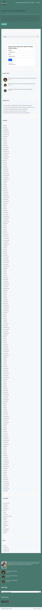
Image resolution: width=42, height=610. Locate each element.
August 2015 (6, 357)
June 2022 (5, 206)
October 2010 (6, 464)
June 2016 (5, 338)
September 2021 (6, 221)
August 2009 (6, 490)
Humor (5, 512)
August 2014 (6, 379)
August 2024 (6, 158)
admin (8, 12)
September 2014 (6, 377)
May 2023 (5, 186)
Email (9, 54)
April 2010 (5, 475)
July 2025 (5, 138)
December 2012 (6, 416)
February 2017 (6, 323)
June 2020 (5, 249)
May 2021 (5, 229)
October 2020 (6, 242)
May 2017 (5, 318)
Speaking (5, 523)
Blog (37, 608)
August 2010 (6, 468)
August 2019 (6, 268)
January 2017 (6, 325)
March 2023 (5, 190)
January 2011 (6, 459)
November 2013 (6, 396)
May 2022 (5, 208)
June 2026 (5, 127)
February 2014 (6, 390)
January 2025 (6, 149)
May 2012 (5, 429)
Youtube (5, 532)
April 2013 (5, 409)
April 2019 (5, 275)
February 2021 (6, 234)
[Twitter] (32, 3)
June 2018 (5, 294)
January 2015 (6, 370)
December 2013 (6, 394)
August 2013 (6, 401)
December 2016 (6, 327)
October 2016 (6, 331)
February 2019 (6, 279)
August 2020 (6, 245)
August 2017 (6, 312)
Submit (10, 59)
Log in (5, 545)
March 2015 (5, 366)
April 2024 (5, 166)
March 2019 (5, 277)
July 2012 (5, 425)
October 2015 (6, 353)
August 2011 (5, 446)
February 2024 (6, 169)
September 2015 (6, 355)
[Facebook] (34, 3)
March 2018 (5, 299)
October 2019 (6, 264)
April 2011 (5, 453)
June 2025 (5, 140)
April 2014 (5, 386)
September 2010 (6, 466)
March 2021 (5, 232)
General (5, 510)
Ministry (5, 519)
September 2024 (6, 156)
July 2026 (5, 125)
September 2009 (6, 488)
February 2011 (6, 457)
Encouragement (6, 508)
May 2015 (5, 362)
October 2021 (6, 219)
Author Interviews (7, 503)
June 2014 (5, 383)
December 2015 (6, 349)
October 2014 (6, 375)
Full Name (10, 50)
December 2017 (6, 305)
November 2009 (6, 485)
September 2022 (6, 201)
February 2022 (6, 212)
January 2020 (6, 258)
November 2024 (6, 153)
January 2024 (6, 171)
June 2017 (5, 316)
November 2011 (6, 440)
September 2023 (6, 179)
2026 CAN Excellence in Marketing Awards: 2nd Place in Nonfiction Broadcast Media (18, 105)
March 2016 (5, 344)
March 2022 (5, 210)
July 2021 (5, 225)
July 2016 (5, 336)
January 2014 (6, 392)
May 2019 (5, 273)
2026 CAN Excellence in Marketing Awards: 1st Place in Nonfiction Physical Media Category (19, 107)
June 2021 (5, 227)
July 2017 (5, 314)
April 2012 (5, 431)
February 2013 (6, 412)
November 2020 (6, 240)
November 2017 (6, 307)
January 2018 (6, 303)
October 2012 (6, 420)
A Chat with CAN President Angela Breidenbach (13, 10)
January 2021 (6, 236)
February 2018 (6, 301)
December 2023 (6, 173)
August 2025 (6, 136)
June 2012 (5, 427)
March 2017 (5, 321)
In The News (6, 514)
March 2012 (5, 433)
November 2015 (6, 351)
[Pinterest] (30, 3)
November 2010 (6, 462)
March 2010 (5, 477)
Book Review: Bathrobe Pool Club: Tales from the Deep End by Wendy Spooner (17, 112)
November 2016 (6, 329)
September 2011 (6, 444)
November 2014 (6, 373)
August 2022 (6, 203)
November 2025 (6, 132)
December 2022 (6, 195)
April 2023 (5, 188)
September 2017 (6, 310)
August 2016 (6, 334)
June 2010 (5, 472)
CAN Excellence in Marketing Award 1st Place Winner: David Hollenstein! (16, 109)
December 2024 (6, 151)
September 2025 (6, 134)
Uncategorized (6, 525)
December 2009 (6, 483)
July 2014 (5, 381)
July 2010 (5, 470)
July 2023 (5, 182)
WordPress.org (6, 550)
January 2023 (6, 193)
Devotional (5, 506)
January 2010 (6, 481)
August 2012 (6, 423)
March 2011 (5, 455)
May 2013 (5, 407)
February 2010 (6, 479)
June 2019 (5, 271)
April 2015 (5, 364)
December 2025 (6, 130)
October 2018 (6, 286)
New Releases (6, 521)
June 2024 (5, 162)
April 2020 (5, 253)
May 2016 (5, 340)
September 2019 (6, 266)
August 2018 (6, 290)
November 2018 (6, 284)
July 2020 (5, 247)
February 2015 (6, 368)
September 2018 (6, 288)
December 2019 (6, 260)
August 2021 (6, 223)
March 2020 (6, 255)
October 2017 (6, 308)
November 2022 (6, 197)
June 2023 (5, 184)
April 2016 (5, 342)
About (34, 608)
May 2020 (5, 251)
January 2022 (6, 214)
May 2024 (5, 164)
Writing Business (6, 529)
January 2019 (6, 281)
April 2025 (5, 143)
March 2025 (5, 145)
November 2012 (6, 418)
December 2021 (6, 216)
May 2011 (5, 451)
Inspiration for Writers (7, 516)
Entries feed (6, 547)
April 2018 (5, 297)
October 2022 (6, 199)
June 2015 (5, 360)
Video (4, 527)
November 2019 (6, 262)
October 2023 (6, 177)
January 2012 (6, 436)
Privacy (39, 608)
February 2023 (6, 192)
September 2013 (6, 399)
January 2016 (6, 347)
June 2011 (5, 449)
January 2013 (6, 414)
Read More (3, 24)
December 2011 (6, 438)
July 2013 (5, 403)
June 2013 (5, 405)
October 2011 (6, 442)
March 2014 (5, 388)
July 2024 (5, 160)
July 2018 (5, 292)
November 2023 (6, 175)
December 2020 (6, 238)
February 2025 (6, 147)
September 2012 (6, 422)
